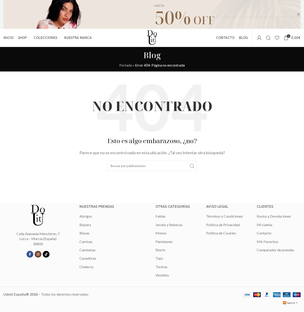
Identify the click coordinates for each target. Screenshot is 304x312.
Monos (161, 233)
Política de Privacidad (223, 225)
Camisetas (87, 250)
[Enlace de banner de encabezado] (152, 14)
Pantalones (164, 241)
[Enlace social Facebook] (30, 254)
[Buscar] (268, 37)
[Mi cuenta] (259, 37)
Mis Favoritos (267, 241)
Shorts (160, 250)
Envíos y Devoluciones (274, 216)
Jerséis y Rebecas (168, 225)
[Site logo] (152, 37)
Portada (125, 65)
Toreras (161, 267)
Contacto (264, 233)
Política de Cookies (221, 233)
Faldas (160, 216)
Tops (159, 258)
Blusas (84, 233)
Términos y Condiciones (224, 216)
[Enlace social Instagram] (38, 254)
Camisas (85, 241)
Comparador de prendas (275, 250)
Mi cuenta (264, 225)
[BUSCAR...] (192, 166)
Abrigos (85, 216)
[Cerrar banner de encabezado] (298, 14)
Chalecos (86, 267)
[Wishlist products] (277, 37)
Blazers (85, 225)
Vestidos (162, 275)
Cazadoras (87, 258)
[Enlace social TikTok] (46, 254)
